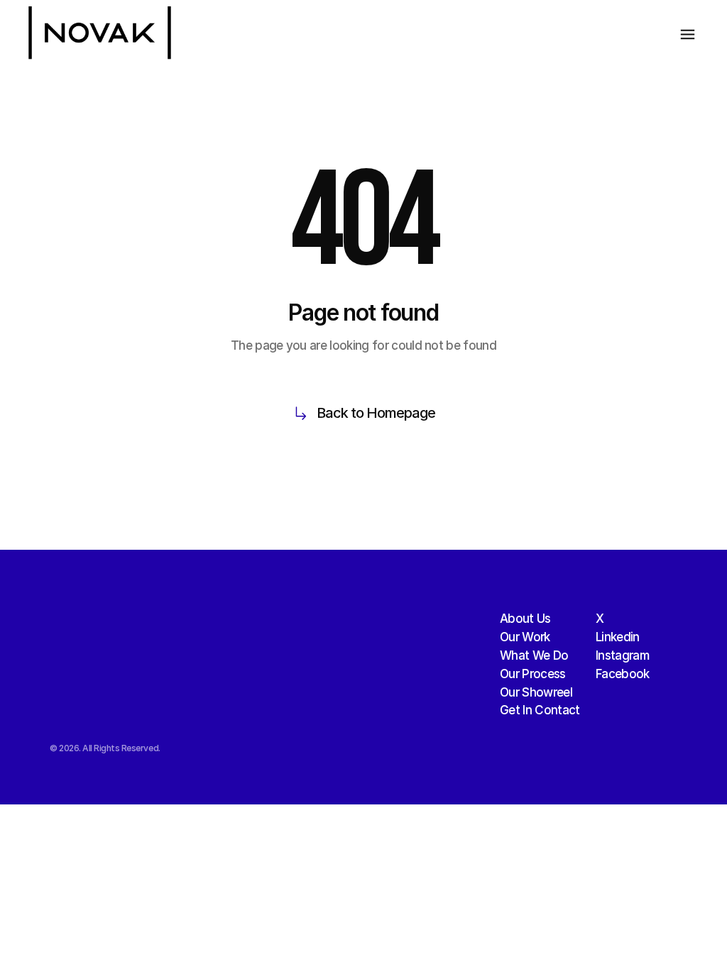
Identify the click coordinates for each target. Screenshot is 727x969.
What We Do (534, 655)
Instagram (622, 655)
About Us (525, 618)
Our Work (525, 637)
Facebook (623, 674)
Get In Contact (539, 710)
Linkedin (618, 637)
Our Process (533, 674)
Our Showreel (536, 692)
